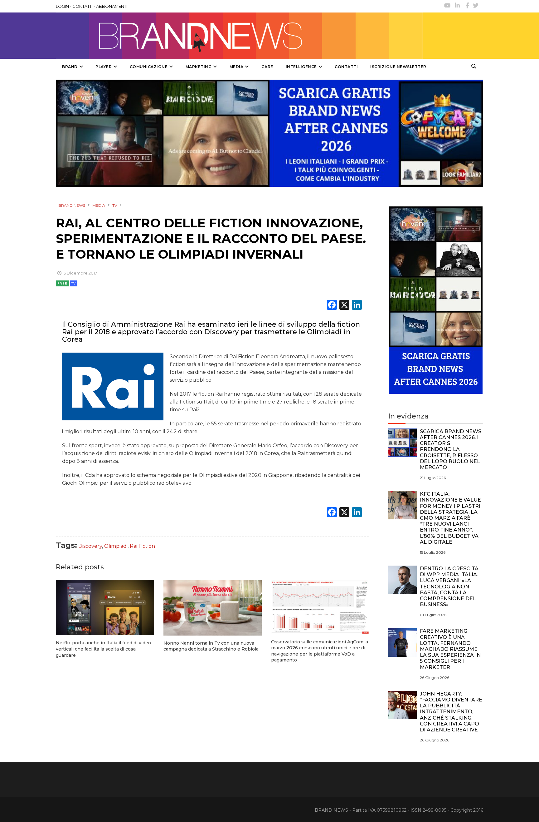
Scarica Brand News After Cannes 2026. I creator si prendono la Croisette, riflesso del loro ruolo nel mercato (450, 449)
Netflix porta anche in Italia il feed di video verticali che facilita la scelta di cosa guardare (103, 649)
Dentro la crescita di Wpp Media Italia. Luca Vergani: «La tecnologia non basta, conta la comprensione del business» (449, 586)
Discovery (90, 546)
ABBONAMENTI (111, 6)
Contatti (346, 66)
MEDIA (237, 66)
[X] (344, 305)
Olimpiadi (116, 546)
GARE (267, 66)
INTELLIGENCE (301, 66)
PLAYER (103, 66)
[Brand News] (239, 35)
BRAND (70, 66)
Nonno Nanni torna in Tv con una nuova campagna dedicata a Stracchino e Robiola (211, 646)
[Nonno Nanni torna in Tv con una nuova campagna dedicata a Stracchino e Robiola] (212, 607)
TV (73, 283)
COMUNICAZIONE (149, 66)
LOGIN (62, 6)
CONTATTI (82, 6)
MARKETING (199, 66)
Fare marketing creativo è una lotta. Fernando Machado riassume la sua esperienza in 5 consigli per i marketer (450, 649)
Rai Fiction (142, 546)
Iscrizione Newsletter (398, 66)
